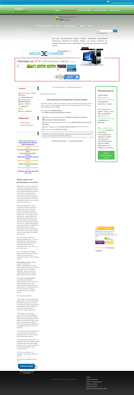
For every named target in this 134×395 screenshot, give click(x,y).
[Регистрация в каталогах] (28, 369)
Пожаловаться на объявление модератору (55, 119)
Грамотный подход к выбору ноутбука (96, 388)
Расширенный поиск (102, 33)
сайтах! (68, 18)
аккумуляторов (79, 134)
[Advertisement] (103, 193)
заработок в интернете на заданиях (106, 98)
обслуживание (87, 134)
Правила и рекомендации (26, 125)
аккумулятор (50, 135)
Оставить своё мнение (61, 129)
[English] (89, 25)
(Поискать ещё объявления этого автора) (60, 112)
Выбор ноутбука (114, 10)
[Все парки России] (108, 240)
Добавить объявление (69, 10)
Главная (57, 10)
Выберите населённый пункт (45, 26)
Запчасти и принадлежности (74, 87)
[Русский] (81, 25)
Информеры (24, 106)
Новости (27, 104)
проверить (72, 134)
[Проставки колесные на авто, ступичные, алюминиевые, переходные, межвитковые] (109, 229)
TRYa (19, 8)
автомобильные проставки (105, 129)
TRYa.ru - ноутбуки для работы (68, 379)
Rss (22, 108)
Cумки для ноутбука (100, 10)
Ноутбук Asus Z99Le (85, 10)
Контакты (29, 111)
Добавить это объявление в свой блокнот (76, 117)
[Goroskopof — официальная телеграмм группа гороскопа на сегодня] (99, 243)
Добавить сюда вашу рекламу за (122, 3)
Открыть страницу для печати (67, 126)
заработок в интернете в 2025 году (106, 117)
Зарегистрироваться (69, 26)
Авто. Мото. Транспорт (59, 87)
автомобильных (67, 135)
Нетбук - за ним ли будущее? (67, 35)
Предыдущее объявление (60, 141)
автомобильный (58, 135)
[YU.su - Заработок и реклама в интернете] (109, 243)
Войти (58, 26)
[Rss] (96, 25)
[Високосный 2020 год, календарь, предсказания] (106, 236)
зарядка (45, 135)
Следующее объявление (75, 141)
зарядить (67, 134)
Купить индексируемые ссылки (106, 155)
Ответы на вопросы (25, 122)
